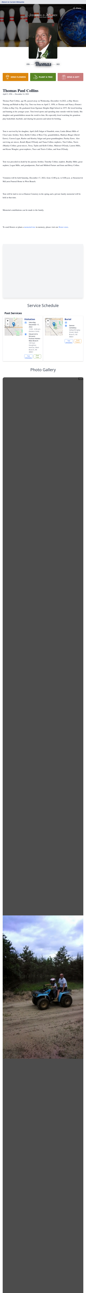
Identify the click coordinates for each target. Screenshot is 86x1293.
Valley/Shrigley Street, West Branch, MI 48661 (74, 333)
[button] (13, 324)
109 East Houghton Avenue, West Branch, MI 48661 (34, 347)
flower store (63, 227)
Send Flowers (77, 341)
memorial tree (29, 227)
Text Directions (28, 356)
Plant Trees (37, 356)
